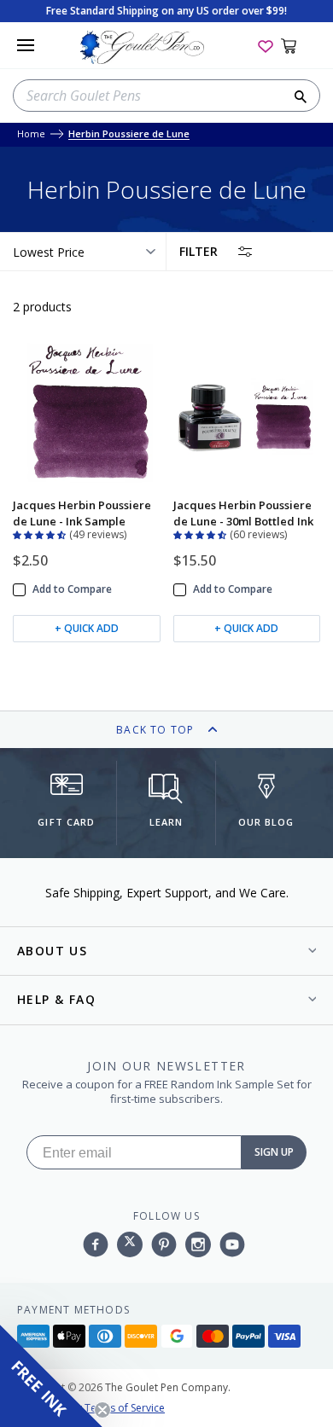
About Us (52, 951)
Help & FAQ (56, 999)
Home (31, 134)
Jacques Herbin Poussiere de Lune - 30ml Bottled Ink (243, 512)
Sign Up (274, 1152)
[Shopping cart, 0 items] (298, 45)
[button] (41, 533)
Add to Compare (72, 589)
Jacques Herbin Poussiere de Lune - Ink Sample (82, 512)
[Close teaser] (102, 1409)
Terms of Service (125, 1408)
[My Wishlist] (265, 45)
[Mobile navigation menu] (25, 45)
